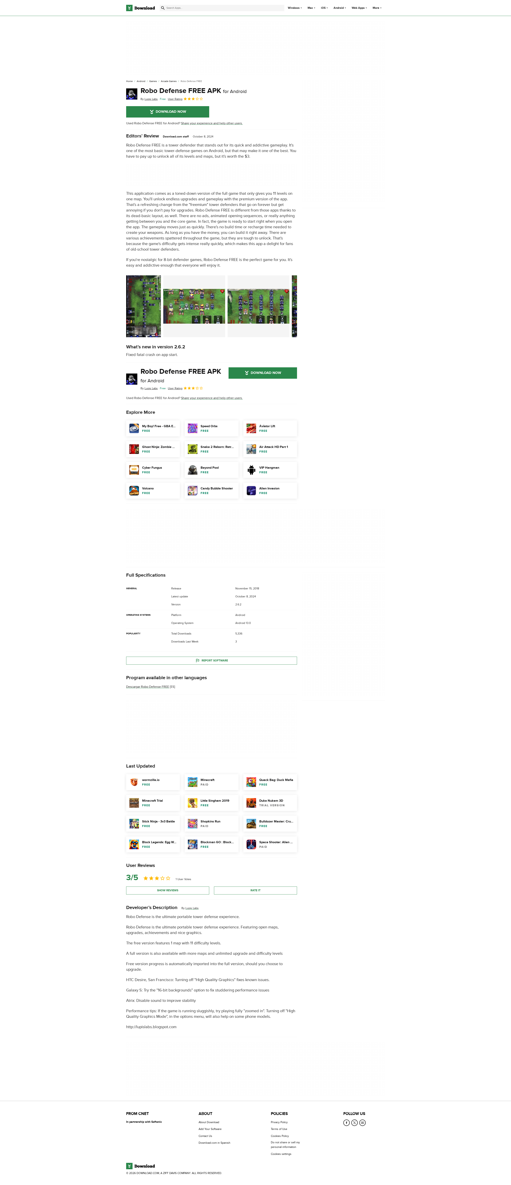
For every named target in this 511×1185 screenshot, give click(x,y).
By (149, 99)
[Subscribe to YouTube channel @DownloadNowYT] (362, 1123)
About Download (209, 1122)
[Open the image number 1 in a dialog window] (194, 306)
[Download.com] (140, 8)
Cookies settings (281, 1153)
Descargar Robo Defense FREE (147, 687)
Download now (171, 112)
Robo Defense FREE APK (194, 90)
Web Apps (358, 8)
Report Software (215, 660)
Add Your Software (210, 1129)
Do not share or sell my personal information (285, 1145)
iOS (323, 8)
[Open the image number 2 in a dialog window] (258, 306)
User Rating (175, 99)
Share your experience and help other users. (212, 123)
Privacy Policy (279, 1122)
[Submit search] (163, 8)
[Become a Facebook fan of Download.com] (346, 1123)
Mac (310, 8)
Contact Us (205, 1136)
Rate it (255, 890)
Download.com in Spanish (214, 1142)
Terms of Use (279, 1129)
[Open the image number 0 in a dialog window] (143, 306)
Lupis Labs (192, 908)
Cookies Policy (280, 1136)
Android (339, 8)
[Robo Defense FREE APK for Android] (131, 94)
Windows (294, 8)
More (376, 8)
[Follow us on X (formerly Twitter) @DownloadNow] (354, 1123)
